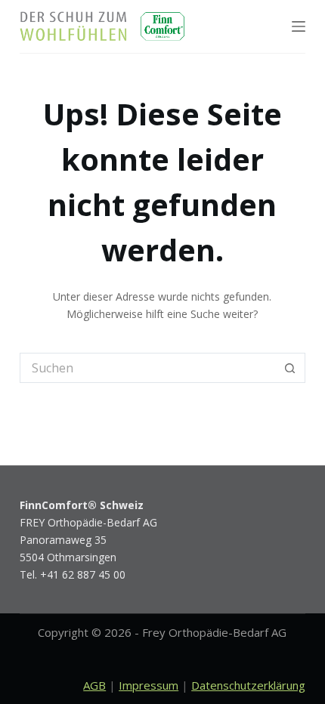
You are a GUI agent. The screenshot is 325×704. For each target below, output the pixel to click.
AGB (94, 685)
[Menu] (298, 26)
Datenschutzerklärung (248, 685)
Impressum (148, 685)
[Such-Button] (290, 368)
